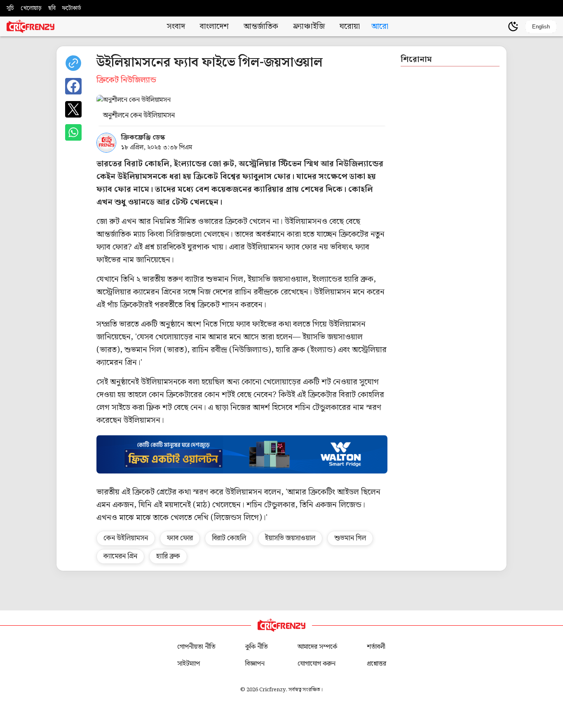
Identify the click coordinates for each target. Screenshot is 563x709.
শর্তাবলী (376, 647)
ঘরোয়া (350, 26)
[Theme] (513, 26)
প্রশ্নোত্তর (376, 664)
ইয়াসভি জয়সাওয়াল (290, 538)
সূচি (10, 8)
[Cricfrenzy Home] (30, 26)
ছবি (52, 8)
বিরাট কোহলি (229, 538)
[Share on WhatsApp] (73, 132)
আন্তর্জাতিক (261, 26)
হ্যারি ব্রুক (168, 556)
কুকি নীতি (256, 647)
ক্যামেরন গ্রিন (120, 556)
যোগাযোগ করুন (316, 664)
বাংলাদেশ (214, 26)
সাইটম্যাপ (188, 664)
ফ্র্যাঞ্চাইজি (309, 26)
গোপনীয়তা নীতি (196, 647)
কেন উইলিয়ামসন (125, 538)
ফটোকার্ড (71, 8)
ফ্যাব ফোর (180, 538)
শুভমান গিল (350, 538)
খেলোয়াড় (31, 8)
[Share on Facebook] (73, 86)
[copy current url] (73, 63)
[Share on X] (73, 109)
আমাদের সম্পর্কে (317, 647)
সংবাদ (176, 26)
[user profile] (499, 26)
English (541, 27)
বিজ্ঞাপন (255, 664)
